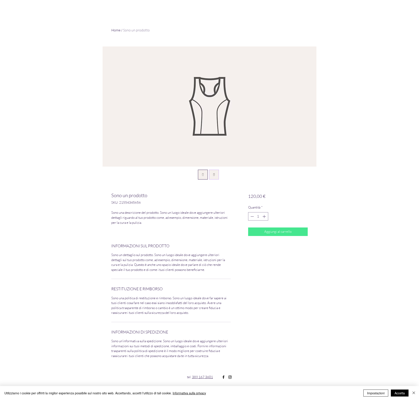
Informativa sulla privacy (189, 393)
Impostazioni (376, 393)
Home (115, 30)
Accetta (400, 393)
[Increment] (265, 216)
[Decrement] (252, 216)
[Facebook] (223, 377)
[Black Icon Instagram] (230, 377)
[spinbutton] (258, 216)
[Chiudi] (413, 393)
